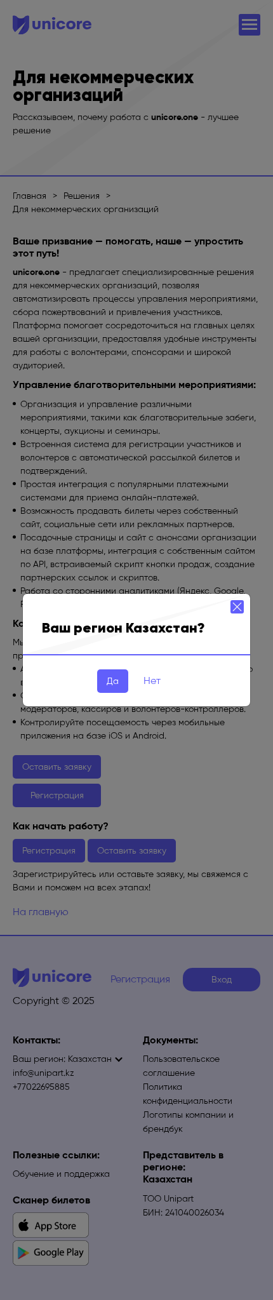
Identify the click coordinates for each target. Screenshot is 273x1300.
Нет (152, 680)
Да (113, 681)
